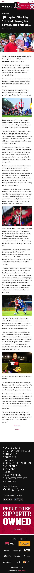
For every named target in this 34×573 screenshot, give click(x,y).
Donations (9, 457)
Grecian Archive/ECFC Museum (17, 461)
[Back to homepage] (17, 5)
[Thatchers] (17, 556)
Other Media (22, 570)
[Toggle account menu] (28, 1)
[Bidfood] (7, 556)
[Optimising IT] (27, 556)
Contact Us (10, 454)
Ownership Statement (10, 467)
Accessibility (11, 447)
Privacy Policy (12, 475)
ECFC (3, 1)
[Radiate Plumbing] (27, 562)
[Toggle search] (32, 1)
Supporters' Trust (15, 478)
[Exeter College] (17, 562)
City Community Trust (16, 450)
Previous (17, 426)
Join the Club (17, 529)
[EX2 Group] (7, 562)
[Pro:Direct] (7, 550)
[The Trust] (9, 543)
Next (17, 429)
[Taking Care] (17, 551)
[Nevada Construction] (24, 543)
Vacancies (9, 481)
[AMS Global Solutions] (27, 550)
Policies (8, 471)
